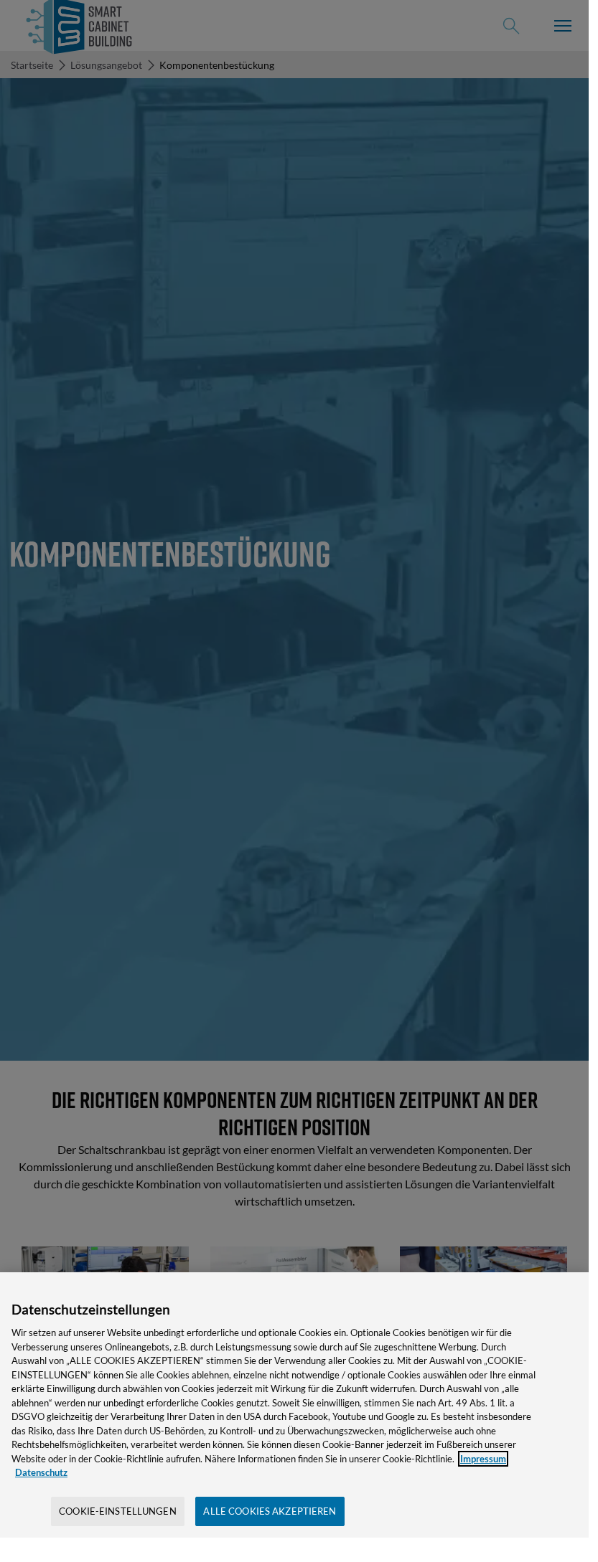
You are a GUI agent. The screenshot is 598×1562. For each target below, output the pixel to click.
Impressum (483, 1458)
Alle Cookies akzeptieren (269, 1511)
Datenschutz (41, 1472)
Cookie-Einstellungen (118, 1511)
